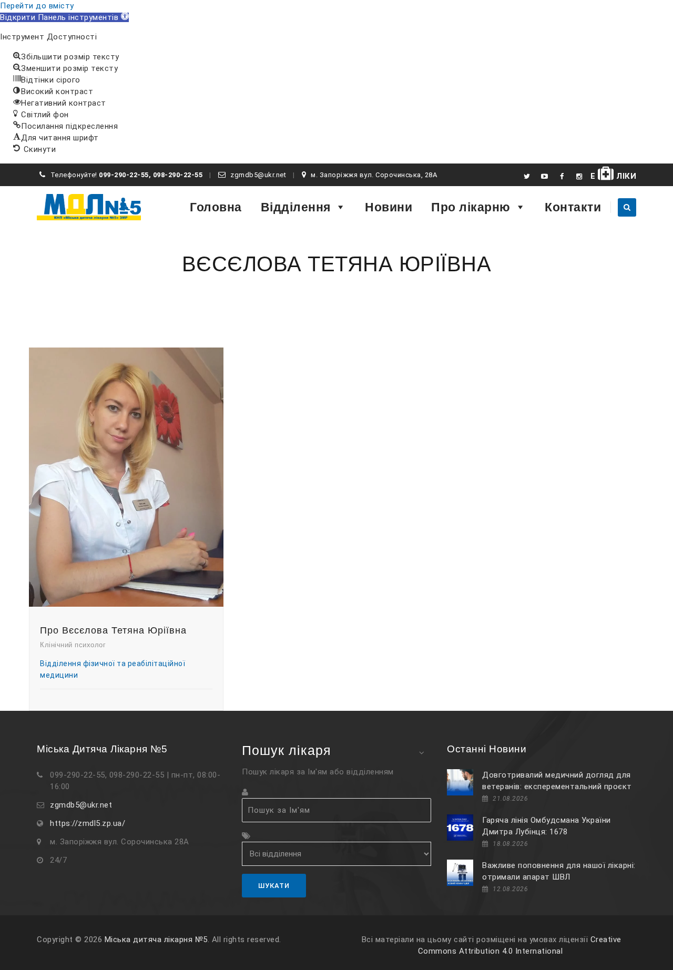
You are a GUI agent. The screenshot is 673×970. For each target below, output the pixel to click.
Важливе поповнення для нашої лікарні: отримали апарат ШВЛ (559, 871)
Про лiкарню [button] (471, 207)
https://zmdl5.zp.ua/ (87, 823)
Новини (388, 207)
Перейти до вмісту (37, 6)
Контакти (573, 207)
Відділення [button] (296, 207)
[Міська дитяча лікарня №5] (89, 207)
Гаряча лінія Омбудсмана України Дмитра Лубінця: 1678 (546, 825)
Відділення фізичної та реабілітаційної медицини (112, 669)
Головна (216, 207)
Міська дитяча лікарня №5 (156, 939)
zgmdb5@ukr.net (81, 805)
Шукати (274, 886)
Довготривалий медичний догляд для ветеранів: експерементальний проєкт (557, 780)
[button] (64, 17)
